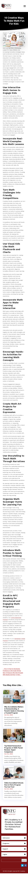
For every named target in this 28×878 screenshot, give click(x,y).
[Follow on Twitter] (22, 865)
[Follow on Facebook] (25, 865)
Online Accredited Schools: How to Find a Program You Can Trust (14, 785)
